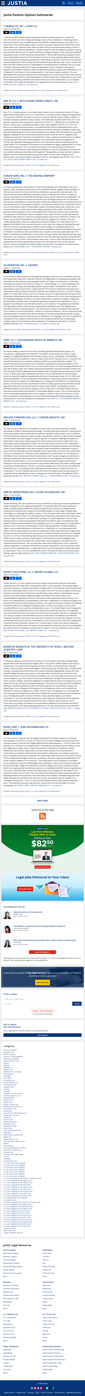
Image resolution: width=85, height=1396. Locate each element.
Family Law (46, 1270)
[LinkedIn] (32, 1388)
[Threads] (44, 1388)
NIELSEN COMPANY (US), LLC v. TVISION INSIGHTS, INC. (34, 417)
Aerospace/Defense (17, 252)
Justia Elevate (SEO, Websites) (53, 1359)
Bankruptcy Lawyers (11, 1253)
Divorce (45, 1260)
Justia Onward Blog (49, 1366)
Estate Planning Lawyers (12, 1266)
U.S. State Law (49, 1314)
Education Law (8, 1100)
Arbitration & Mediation (11, 1059)
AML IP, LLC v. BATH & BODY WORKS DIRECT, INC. (31, 101)
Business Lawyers (10, 1256)
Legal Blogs (7, 1353)
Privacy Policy (60, 1393)
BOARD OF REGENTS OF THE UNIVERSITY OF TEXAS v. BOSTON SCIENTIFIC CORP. (38, 648)
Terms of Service (47, 1393)
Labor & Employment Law (12, 1130)
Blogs (44, 1302)
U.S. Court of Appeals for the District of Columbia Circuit (22, 1178)
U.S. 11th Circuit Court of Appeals (14, 1163)
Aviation (6, 1063)
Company (30, 1393)
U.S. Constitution (9, 1317)
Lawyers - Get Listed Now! (42, 1011)
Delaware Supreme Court (11, 1096)
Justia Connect (9, 1393)
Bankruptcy (7, 1067)
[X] (50, 1388)
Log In (70, 3)
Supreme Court (9, 1327)
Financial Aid (47, 1292)
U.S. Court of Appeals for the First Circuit (16, 1185)
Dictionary (46, 1285)
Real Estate (7, 1302)
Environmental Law (9, 1109)
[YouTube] (35, 1388)
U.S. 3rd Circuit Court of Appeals (14, 1167)
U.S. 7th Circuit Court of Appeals (14, 1174)
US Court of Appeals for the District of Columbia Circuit (21, 1202)
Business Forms (9, 1356)
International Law (9, 1124)
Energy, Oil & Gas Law (10, 1104)
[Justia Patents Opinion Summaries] (17, 3)
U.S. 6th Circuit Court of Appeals (14, 1172)
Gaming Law (7, 1111)
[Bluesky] (47, 1388)
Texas (44, 1337)
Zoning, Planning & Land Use (13, 1233)
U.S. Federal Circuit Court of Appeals (15, 1198)
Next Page (42, 800)
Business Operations (11, 1288)
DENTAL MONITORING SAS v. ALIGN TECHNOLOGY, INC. (34, 492)
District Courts (8, 1334)
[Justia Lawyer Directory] (53, 1388)
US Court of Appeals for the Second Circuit (17, 1220)
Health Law (7, 1117)
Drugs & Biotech (9, 1098)
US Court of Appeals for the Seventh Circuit (17, 1222)
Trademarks (8, 1366)
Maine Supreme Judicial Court (13, 1135)
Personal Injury (8, 1146)
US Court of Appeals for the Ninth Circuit (17, 1217)
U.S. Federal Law (10, 1314)
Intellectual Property (24, 90)
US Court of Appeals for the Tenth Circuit (17, 1224)
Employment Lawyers (11, 1263)
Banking (6, 1065)
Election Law (7, 1102)
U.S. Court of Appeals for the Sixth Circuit (17, 1193)
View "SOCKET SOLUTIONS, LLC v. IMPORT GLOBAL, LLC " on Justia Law (31, 630)
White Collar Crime (9, 1230)
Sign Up (79, 3)
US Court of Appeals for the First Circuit (16, 1213)
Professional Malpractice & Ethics (14, 1148)
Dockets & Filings (9, 1337)
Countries (7, 1369)
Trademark (7, 1159)
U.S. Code (6, 1321)
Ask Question (42, 1035)
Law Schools (48, 1282)
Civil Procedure (30, 252)
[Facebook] (38, 1388)
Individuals (47, 1250)
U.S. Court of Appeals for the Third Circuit (17, 1196)
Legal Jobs (7, 1349)
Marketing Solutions (51, 1346)
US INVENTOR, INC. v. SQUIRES (20, 265)
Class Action (7, 1078)
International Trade (9, 1126)
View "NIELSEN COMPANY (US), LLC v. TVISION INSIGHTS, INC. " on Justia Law (49, 476)
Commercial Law (9, 1080)
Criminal (45, 1256)
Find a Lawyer (10, 994)
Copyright (6, 1091)
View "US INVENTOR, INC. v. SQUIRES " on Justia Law (39, 324)
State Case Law (48, 1324)
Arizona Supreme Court (11, 1061)
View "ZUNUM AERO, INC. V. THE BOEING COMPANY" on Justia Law (35, 247)
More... (5, 1276)
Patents (34, 90)
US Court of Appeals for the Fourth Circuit (17, 1215)
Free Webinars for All (14, 907)
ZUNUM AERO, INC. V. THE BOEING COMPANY (29, 175)
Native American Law (10, 1139)
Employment (8, 1292)
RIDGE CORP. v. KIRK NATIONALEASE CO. (26, 727)
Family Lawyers (9, 1270)
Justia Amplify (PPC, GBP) (52, 1363)
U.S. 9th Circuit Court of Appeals (14, 1176)
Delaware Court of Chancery (12, 1093)
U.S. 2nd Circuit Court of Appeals (14, 1165)
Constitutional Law (9, 1085)
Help (37, 1393)
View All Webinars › (42, 952)
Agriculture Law (8, 1052)
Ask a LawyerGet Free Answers (12, 1025)
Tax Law (6, 1157)
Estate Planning (48, 1266)
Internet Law (7, 1128)
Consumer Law (8, 1087)
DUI (44, 1263)
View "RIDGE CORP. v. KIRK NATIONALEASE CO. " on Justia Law (38, 785)
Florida (45, 1331)
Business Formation (11, 1285)
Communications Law (10, 1083)
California (46, 1327)
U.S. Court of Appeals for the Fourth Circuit (17, 1187)
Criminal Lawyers (9, 1260)
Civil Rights (7, 1076)
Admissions (46, 1288)
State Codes (47, 1321)
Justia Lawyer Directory (51, 1353)
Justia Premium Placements (53, 1356)
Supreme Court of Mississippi (13, 1154)
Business (7, 1282)
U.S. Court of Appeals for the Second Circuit (18, 1191)
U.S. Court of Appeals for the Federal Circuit (52, 90)
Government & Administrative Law (15, 1113)
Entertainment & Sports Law (12, 1107)
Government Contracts (11, 1115)
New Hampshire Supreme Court (14, 1141)
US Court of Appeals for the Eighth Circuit (17, 1204)
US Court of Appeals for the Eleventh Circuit (18, 1207)
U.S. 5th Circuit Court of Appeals (14, 1170)
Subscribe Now (42, 982)
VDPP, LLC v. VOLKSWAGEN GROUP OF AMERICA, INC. (33, 340)
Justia (45, 1383)
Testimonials (47, 1369)
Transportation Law (10, 1161)
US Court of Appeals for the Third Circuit (16, 1226)
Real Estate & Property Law (12, 1150)
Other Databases (11, 1346)
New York (46, 1334)
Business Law (8, 1070)
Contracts (13, 90)
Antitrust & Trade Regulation (13, 1056)
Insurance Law (8, 1120)
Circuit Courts (8, 1331)
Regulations (7, 1324)
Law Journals (47, 1298)
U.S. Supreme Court (9, 1200)
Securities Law (8, 1152)
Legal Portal (20, 1393)
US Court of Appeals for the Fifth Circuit (16, 1211)
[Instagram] (41, 1388)
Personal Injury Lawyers (12, 1273)
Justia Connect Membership (53, 1349)
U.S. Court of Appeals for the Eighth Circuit (17, 1180)
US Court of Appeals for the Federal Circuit (17, 1209)
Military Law (7, 1137)
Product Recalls (9, 1359)
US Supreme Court (9, 1228)
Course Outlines (48, 1295)
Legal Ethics (7, 1133)
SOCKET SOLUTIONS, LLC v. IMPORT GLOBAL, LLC (30, 572)
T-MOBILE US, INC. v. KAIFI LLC (20, 26)
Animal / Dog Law (9, 1054)
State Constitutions (50, 1317)
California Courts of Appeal (12, 1072)
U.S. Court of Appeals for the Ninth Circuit (17, 1189)
